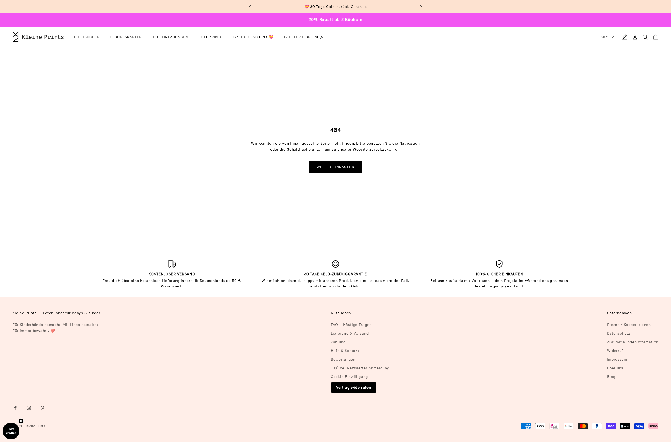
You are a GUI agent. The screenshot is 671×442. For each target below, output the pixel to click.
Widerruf (615, 351)
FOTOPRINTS (211, 37)
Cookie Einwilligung (349, 377)
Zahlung (338, 342)
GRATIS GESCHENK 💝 (253, 37)
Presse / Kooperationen (629, 325)
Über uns (615, 368)
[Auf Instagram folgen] (28, 408)
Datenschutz (619, 333)
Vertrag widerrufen (353, 387)
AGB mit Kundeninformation (633, 342)
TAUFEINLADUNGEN (170, 37)
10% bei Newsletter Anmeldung (360, 368)
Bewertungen (343, 359)
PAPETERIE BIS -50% (303, 37)
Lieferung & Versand (350, 333)
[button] (11, 431)
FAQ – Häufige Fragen (351, 325)
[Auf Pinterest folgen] (42, 408)
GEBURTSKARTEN (126, 37)
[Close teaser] (21, 421)
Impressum (617, 359)
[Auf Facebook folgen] (15, 408)
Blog (611, 377)
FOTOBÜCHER (86, 37)
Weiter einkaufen (336, 167)
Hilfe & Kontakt (345, 351)
